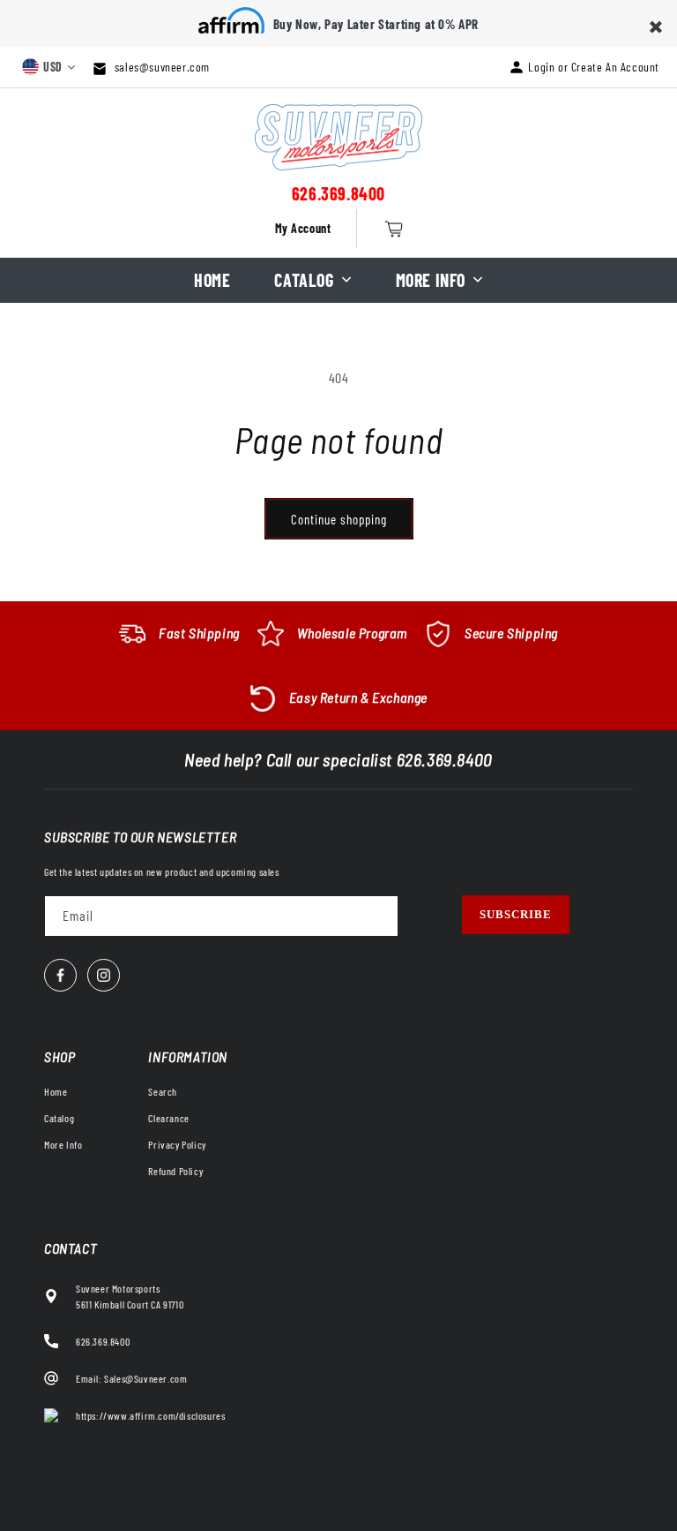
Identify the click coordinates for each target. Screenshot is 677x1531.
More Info (430, 279)
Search (162, 1091)
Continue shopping (339, 519)
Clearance (168, 1118)
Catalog (303, 279)
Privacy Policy (176, 1144)
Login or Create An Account (593, 66)
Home (212, 279)
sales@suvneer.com (160, 66)
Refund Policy (175, 1171)
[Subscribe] (515, 914)
